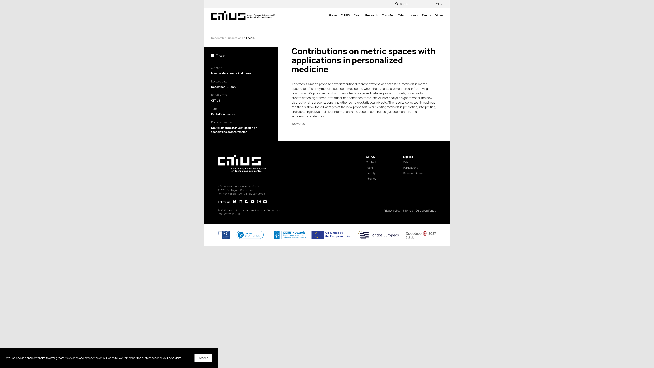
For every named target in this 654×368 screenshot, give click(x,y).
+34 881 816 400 (232, 193)
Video (439, 15)
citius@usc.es (257, 193)
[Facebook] (247, 202)
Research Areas (413, 173)
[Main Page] (243, 15)
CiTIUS (345, 15)
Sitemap (408, 210)
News (414, 15)
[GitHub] (265, 202)
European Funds (426, 210)
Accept (203, 358)
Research (371, 15)
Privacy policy (392, 210)
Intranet (371, 178)
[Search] (397, 4)
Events (426, 15)
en (437, 4)
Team (357, 15)
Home (333, 15)
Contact (371, 162)
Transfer (388, 15)
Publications (235, 38)
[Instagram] (259, 202)
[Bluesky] (234, 202)
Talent (402, 15)
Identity (370, 173)
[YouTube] (253, 202)
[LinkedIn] (240, 202)
